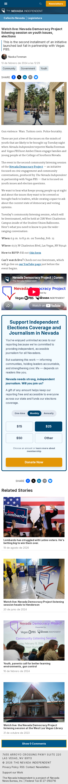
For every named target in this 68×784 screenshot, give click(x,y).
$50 (19, 438)
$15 (19, 426)
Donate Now (34, 462)
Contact (30, 767)
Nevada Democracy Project (26, 167)
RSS (22, 767)
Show (34, 743)
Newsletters (56, 3)
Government (28, 68)
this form (35, 253)
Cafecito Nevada (14, 18)
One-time (20, 413)
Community (9, 68)
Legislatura (35, 18)
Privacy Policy (10, 767)
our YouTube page (30, 264)
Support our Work (12, 772)
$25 (48, 426)
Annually (49, 413)
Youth (44, 68)
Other (48, 438)
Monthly (34, 413)
